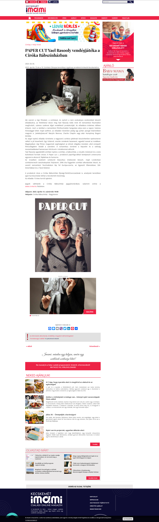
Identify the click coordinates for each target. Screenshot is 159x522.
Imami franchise (95, 509)
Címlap (30, 18)
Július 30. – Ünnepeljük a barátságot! (61, 414)
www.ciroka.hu (31, 186)
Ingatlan (125, 18)
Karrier (115, 18)
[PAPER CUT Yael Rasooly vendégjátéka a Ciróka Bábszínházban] (63, 296)
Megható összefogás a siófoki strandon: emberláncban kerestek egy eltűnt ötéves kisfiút (48, 471)
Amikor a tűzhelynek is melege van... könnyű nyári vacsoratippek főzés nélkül (73, 398)
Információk (53, 18)
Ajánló (73, 18)
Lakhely (55, 2)
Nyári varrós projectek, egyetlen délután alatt (65, 430)
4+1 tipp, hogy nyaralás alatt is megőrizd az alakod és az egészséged (69, 383)
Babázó (104, 18)
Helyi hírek (36, 44)
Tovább (94, 444)
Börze (83, 18)
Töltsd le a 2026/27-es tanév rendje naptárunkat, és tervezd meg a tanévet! (47, 457)
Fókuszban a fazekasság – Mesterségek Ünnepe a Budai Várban (85, 471)
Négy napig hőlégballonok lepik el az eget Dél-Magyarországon (85, 457)
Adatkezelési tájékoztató (99, 503)
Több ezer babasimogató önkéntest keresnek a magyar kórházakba (85, 464)
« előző (29, 346)
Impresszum (94, 500)
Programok (38, 18)
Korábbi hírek (93, 478)
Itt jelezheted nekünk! (52, 338)
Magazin (93, 18)
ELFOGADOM (128, 519)
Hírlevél (32, 2)
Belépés (43, 2)
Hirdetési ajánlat (96, 506)
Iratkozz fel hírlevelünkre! (63, 367)
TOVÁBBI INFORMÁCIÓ (31, 520)
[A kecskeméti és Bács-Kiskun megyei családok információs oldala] (42, 10)
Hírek (64, 18)
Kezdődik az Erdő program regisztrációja (44, 464)
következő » (95, 346)
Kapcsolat (94, 496)
